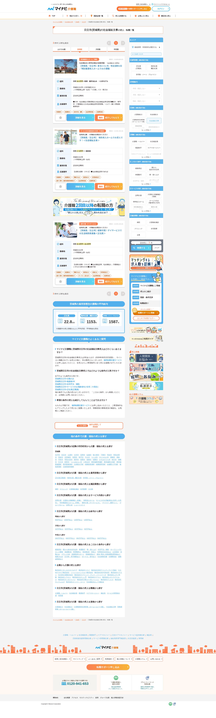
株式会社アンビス (107, 579)
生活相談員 (73, 593)
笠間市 (74, 457)
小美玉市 (86, 462)
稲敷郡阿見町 (101, 464)
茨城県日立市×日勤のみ (64, 379)
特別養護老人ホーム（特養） (70, 503)
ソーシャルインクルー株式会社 (82, 572)
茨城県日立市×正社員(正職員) (67, 389)
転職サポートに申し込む (133, 9)
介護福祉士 (59, 607)
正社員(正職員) (60, 478)
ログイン (161, 9)
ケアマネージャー (93, 593)
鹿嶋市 (112, 457)
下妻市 (103, 455)
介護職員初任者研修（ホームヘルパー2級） (89, 607)
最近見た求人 (166, 16)
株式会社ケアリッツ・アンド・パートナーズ (90, 575)
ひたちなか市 (104, 457)
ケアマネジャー (104, 635)
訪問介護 (58, 500)
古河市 (76, 455)
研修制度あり (90, 554)
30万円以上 (88, 529)
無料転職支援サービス (113, 360)
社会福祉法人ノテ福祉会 (95, 582)
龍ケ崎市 (96, 455)
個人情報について (123, 659)
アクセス (75, 698)
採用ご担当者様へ (61, 659)
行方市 (60, 462)
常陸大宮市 (68, 459)
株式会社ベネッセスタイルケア (66, 570)
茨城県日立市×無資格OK (65, 381)
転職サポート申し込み (108, 667)
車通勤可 (82, 549)
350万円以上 (80, 538)
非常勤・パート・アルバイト (93, 478)
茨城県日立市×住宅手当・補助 (67, 384)
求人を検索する (120, 16)
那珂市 (76, 459)
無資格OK (86, 552)
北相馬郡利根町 (68, 467)
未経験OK (68, 552)
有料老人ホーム (88, 500)
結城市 (89, 455)
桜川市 (114, 459)
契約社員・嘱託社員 (74, 478)
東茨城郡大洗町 (109, 462)
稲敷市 (95, 459)
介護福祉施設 (74, 489)
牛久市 (87, 457)
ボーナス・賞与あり (89, 556)
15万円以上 (59, 529)
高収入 (93, 552)
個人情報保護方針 (117, 698)
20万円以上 (69, 529)
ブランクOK (65, 554)
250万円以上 (59, 538)
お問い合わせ (155, 659)
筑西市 (82, 459)
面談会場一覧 (98, 16)
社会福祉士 (68, 607)
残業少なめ (59, 556)
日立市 (138, 54)
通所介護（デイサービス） (91, 503)
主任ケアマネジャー (119, 635)
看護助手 (82, 593)
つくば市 (94, 457)
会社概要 (67, 698)
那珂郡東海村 (67, 464)
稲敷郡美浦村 (89, 464)
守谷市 (60, 459)
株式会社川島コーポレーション (88, 579)
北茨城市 (68, 457)
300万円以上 (70, 538)
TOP (53, 16)
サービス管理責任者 (100, 638)
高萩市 (60, 457)
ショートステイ (79, 505)
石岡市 (82, 455)
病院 (56, 489)
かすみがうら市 (104, 459)
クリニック (64, 489)
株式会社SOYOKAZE (101, 572)
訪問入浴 (69, 505)
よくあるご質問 (94, 659)
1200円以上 (78, 520)
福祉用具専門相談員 (118, 638)
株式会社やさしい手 (79, 577)
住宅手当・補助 (103, 549)
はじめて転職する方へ (146, 318)
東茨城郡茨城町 (96, 462)
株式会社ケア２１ (94, 577)
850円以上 (59, 520)
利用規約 (108, 659)
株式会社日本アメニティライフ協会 (104, 570)
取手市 (81, 457)
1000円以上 (68, 520)
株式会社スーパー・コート (75, 582)
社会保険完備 (102, 556)
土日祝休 (115, 552)
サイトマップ (78, 659)
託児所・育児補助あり (72, 556)
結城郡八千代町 (112, 464)
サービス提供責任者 (137, 635)
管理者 (60, 595)
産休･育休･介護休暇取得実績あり (108, 554)
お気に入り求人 (143, 16)
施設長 (103, 593)
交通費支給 (113, 556)
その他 (90, 489)
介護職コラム (140, 659)
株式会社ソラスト (64, 577)
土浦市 (70, 455)
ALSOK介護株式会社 (65, 575)
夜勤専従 (58, 549)
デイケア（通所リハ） (110, 503)
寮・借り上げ (91, 549)
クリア (157, 248)
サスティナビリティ (87, 698)
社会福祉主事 (111, 607)
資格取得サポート (78, 554)
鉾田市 (67, 462)
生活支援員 (132, 638)
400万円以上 (91, 538)
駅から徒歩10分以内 (70, 549)
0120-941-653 (78, 683)
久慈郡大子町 (78, 464)
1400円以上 (88, 520)
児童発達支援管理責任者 (82, 638)
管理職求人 (77, 552)
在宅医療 (83, 489)
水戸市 (57, 455)
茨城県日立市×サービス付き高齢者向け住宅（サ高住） (77, 387)
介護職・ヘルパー (61, 593)
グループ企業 (104, 698)
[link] (61, 49)
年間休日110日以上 (104, 552)
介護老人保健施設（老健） (72, 500)
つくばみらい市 (76, 462)
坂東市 (89, 459)
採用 (96, 698)
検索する (141, 248)
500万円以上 (101, 538)
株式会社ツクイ (84, 570)
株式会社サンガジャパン (67, 579)
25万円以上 (78, 529)
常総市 (109, 455)
